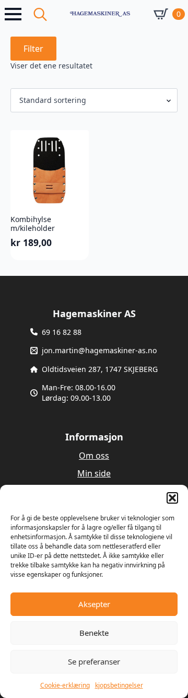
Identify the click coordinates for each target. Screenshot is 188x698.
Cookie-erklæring (65, 685)
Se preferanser (94, 661)
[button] (172, 498)
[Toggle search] (40, 14)
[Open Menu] (13, 14)
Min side (94, 473)
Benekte (94, 632)
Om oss (94, 455)
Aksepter (94, 604)
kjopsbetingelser (119, 685)
